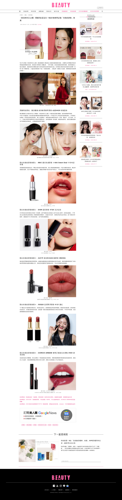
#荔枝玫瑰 (55, 424)
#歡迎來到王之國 (42, 424)
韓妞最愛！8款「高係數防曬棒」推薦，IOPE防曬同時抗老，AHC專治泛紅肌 (81, 442)
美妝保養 (25, 11)
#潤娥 (35, 424)
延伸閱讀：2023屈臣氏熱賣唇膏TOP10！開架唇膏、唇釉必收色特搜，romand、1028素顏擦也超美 (47, 404)
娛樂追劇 (41, 11)
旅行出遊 (56, 11)
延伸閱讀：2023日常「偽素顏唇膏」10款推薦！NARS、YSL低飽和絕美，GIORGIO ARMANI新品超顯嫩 (47, 400)
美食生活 (48, 11)
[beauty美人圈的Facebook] (54, 486)
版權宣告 (67, 489)
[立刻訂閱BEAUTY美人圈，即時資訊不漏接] (48, 415)
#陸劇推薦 (65, 11)
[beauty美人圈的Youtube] (57, 486)
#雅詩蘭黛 (29, 424)
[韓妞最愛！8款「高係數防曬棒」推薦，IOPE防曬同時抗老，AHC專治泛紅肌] (38, 450)
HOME (21, 15)
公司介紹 (47, 489)
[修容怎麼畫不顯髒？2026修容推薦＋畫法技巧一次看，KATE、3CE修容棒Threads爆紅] (91, 103)
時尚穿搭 (33, 11)
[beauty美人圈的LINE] (64, 486)
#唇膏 (23, 424)
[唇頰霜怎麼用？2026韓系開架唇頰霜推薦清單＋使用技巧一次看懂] (91, 151)
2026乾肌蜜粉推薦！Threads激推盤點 (91, 37)
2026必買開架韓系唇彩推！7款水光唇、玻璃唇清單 (91, 136)
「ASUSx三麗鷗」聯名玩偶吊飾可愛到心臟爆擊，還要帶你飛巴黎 (91, 86)
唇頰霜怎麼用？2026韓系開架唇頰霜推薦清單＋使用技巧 (90, 160)
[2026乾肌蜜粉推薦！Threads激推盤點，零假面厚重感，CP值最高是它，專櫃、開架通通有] (91, 28)
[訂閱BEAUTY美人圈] (67, 486)
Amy (40, 24)
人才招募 (53, 489)
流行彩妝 (30, 15)
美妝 (26, 15)
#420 (49, 424)
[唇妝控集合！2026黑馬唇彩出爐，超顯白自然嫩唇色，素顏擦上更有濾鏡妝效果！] (91, 52)
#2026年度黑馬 (94, 11)
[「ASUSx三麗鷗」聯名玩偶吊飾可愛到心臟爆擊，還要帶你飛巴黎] (91, 76)
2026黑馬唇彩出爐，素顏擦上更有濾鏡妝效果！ (90, 61)
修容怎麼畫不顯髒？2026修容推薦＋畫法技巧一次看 (90, 112)
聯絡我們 (60, 489)
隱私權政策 (74, 489)
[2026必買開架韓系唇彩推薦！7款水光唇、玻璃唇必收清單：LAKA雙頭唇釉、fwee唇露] (91, 127)
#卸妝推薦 (73, 11)
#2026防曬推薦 (83, 11)
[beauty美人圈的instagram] (61, 486)
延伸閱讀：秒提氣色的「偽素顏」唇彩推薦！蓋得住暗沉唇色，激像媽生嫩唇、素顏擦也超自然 (46, 397)
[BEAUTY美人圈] (61, 5)
